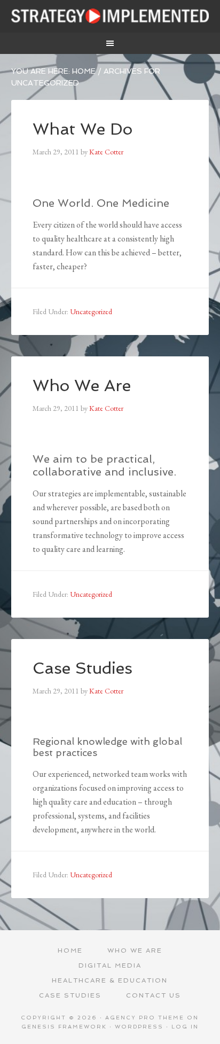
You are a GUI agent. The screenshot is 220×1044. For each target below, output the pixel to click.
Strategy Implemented (110, 16)
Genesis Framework (64, 1027)
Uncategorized (91, 311)
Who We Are (82, 385)
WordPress (139, 1027)
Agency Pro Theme (144, 1017)
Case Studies (82, 668)
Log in (185, 1027)
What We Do (82, 129)
